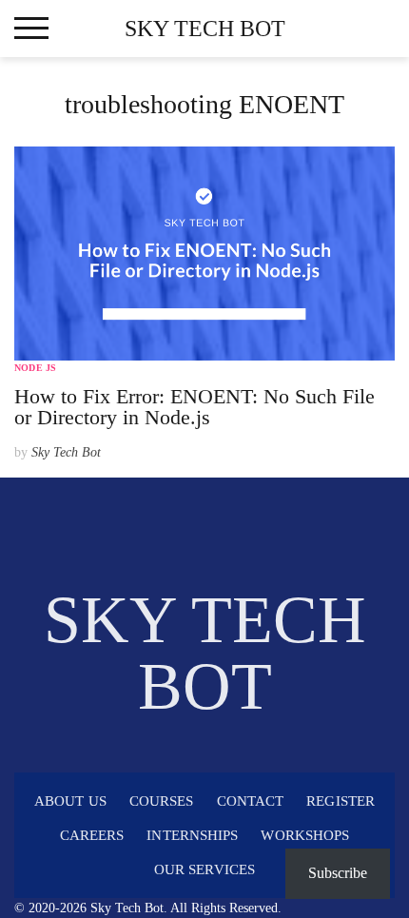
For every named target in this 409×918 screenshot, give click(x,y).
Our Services (204, 869)
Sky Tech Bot (205, 28)
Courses (161, 801)
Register (340, 801)
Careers (92, 835)
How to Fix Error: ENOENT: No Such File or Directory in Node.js (194, 406)
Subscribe (337, 873)
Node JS (35, 367)
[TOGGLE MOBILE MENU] (31, 28)
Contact (250, 801)
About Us (70, 801)
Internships (192, 835)
